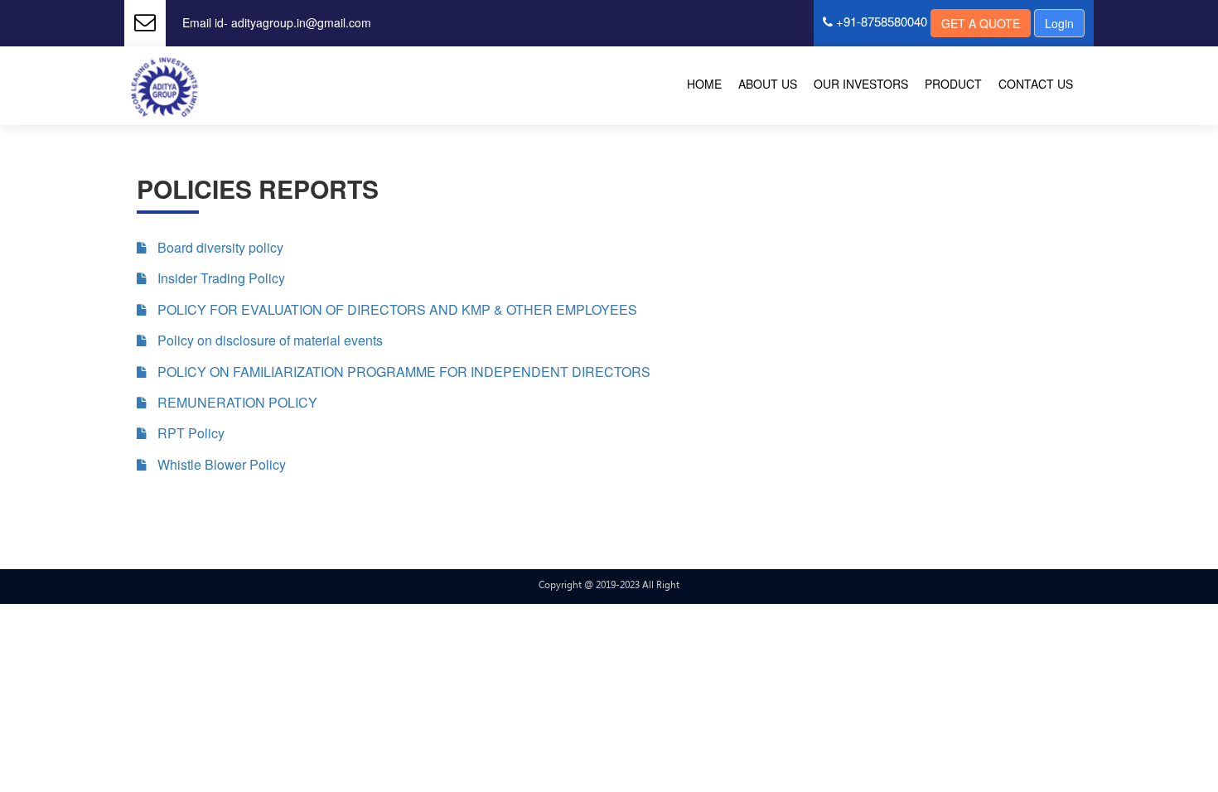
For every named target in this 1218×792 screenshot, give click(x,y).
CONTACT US (1035, 83)
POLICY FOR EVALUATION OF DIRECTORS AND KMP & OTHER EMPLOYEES (395, 310)
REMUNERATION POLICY (235, 403)
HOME (704, 83)
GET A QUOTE (980, 23)
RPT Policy (189, 433)
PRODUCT (953, 83)
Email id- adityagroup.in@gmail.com (276, 22)
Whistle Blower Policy (220, 465)
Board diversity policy (218, 248)
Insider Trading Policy (219, 278)
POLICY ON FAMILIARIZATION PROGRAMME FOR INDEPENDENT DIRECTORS (402, 372)
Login (1059, 23)
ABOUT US (767, 83)
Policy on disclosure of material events (268, 340)
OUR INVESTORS (861, 83)
